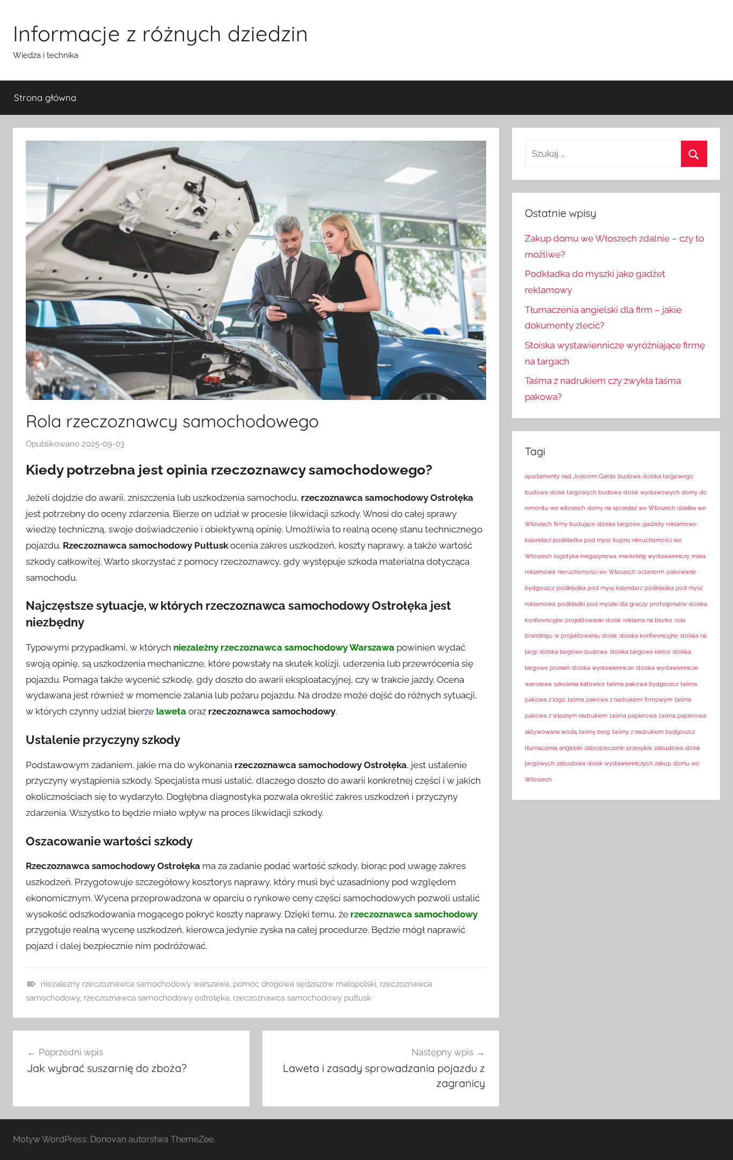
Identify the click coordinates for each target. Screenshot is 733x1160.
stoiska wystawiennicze (602, 668)
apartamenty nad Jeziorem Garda (570, 476)
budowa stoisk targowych (560, 492)
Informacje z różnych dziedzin (160, 33)
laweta (171, 711)
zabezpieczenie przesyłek (618, 748)
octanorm (650, 571)
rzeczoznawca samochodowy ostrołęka (156, 998)
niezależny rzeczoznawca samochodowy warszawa (135, 984)
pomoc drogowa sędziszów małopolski (304, 984)
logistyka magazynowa (585, 556)
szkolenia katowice (579, 684)
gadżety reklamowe (669, 524)
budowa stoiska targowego (655, 476)
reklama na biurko (647, 620)
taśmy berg (594, 731)
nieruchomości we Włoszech (596, 571)
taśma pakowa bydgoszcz (642, 684)
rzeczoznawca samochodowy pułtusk (302, 998)
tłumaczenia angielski (553, 748)
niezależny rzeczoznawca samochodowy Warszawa (283, 647)
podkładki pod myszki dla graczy (603, 604)
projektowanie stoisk (593, 620)
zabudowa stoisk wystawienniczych (604, 763)
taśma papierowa (633, 715)
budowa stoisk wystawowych (638, 492)
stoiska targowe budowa (573, 651)
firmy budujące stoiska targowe (597, 524)
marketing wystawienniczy (654, 556)
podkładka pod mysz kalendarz (599, 588)
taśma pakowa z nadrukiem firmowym (620, 699)
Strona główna (45, 97)
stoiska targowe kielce (640, 651)
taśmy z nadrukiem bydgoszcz (653, 731)
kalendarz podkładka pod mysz (568, 540)
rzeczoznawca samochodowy (414, 914)
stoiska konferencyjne (648, 635)
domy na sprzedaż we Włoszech (631, 508)
